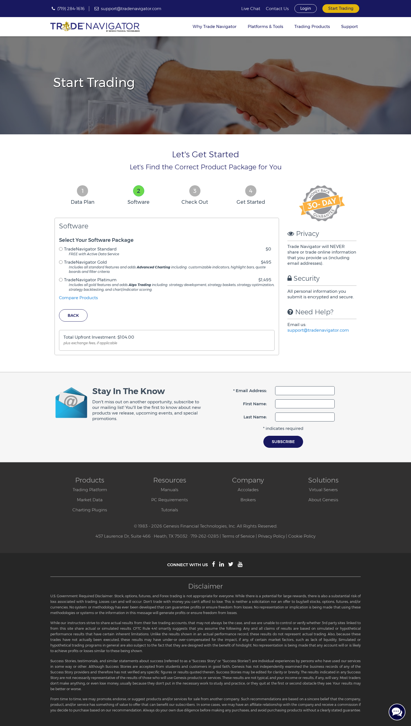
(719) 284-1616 (71, 8)
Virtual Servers (323, 489)
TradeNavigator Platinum (90, 279)
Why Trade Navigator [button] (215, 26)
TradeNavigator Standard (90, 249)
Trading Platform (90, 489)
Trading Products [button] (312, 26)
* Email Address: (250, 390)
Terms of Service (238, 536)
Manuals (169, 489)
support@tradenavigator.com (131, 8)
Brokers (248, 499)
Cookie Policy (301, 536)
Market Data (90, 499)
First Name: (255, 403)
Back (73, 315)
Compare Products (78, 297)
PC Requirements (169, 499)
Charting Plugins (89, 509)
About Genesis (323, 499)
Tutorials (169, 509)
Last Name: (255, 417)
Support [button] (349, 26)
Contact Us (277, 8)
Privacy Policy (271, 536)
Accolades (248, 489)
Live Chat (250, 8)
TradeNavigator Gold (85, 262)
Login (305, 8)
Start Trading (340, 8)
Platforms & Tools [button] (265, 26)
